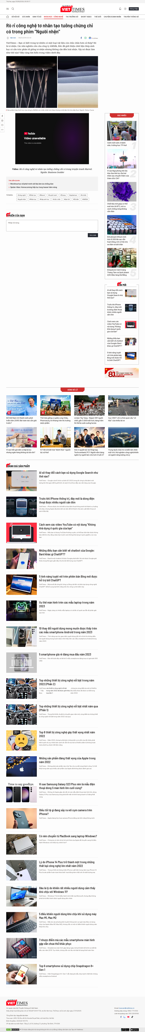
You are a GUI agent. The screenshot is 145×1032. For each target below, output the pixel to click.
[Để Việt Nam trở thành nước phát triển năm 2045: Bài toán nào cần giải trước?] (21, 405)
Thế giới (97, 17)
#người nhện (22, 199)
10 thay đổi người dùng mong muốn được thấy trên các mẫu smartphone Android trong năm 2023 (68, 630)
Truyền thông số (131, 17)
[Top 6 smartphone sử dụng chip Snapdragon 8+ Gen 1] (21, 974)
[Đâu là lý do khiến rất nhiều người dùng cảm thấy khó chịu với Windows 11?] (21, 896)
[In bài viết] (85, 38)
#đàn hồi (67, 199)
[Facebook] (81, 38)
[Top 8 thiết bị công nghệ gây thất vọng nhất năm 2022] (21, 740)
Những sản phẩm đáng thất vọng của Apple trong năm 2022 (67, 760)
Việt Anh (13, 38)
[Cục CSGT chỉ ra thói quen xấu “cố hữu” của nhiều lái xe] (123, 405)
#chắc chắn (56, 199)
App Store (125, 1029)
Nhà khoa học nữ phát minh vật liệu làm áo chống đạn (31, 184)
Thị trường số (72, 17)
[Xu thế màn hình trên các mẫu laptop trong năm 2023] (21, 610)
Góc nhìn (26, 17)
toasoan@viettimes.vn (126, 1008)
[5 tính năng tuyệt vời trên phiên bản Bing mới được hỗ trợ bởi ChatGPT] (130, 356)
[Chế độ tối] (125, 8)
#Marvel (42, 195)
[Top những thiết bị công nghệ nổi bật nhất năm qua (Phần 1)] (21, 714)
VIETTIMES (72, 8)
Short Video (86, 17)
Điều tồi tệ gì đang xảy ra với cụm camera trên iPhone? (65, 812)
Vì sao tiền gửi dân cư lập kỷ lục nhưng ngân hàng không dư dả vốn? (20, 451)
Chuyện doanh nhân (112, 17)
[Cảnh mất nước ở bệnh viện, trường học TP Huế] (121, 130)
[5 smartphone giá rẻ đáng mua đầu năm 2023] (21, 662)
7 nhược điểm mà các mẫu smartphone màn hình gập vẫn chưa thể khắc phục (67, 941)
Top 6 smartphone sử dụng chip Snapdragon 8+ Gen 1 (66, 967)
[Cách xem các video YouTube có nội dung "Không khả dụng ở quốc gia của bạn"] (130, 324)
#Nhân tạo (32, 195)
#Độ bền (76, 199)
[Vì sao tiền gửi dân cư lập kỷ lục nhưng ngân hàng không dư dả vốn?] (21, 437)
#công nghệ (22, 195)
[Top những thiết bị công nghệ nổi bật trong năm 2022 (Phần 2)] (21, 688)
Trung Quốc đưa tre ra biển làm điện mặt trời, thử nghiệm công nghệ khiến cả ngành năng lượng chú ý (123, 452)
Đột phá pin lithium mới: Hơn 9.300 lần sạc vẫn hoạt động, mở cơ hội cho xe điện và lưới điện (117, 241)
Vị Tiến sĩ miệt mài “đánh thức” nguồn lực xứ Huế (55, 451)
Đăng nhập (134, 9)
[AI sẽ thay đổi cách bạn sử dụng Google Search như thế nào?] (130, 293)
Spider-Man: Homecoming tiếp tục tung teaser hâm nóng (33, 187)
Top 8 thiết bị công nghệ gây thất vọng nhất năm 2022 (67, 734)
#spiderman (73, 195)
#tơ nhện (83, 195)
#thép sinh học (44, 199)
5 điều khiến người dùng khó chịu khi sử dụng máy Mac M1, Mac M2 (68, 916)
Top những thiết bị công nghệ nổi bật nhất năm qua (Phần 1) (68, 708)
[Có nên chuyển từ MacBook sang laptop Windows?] (21, 844)
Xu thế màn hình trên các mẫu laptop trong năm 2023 (66, 604)
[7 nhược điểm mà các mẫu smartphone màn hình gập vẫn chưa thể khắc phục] (21, 948)
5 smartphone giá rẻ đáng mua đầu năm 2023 (65, 654)
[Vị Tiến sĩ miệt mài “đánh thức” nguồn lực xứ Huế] (55, 437)
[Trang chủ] (7, 17)
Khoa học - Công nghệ (53, 17)
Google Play (134, 1029)
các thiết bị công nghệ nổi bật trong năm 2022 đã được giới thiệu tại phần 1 (58, 690)
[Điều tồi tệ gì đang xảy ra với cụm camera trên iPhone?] (21, 818)
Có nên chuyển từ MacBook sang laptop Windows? (68, 836)
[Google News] (93, 38)
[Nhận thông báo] (120, 8)
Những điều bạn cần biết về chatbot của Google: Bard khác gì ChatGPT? (115, 342)
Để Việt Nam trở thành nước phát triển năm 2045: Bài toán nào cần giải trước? (21, 420)
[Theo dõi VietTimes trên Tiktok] (132, 1017)
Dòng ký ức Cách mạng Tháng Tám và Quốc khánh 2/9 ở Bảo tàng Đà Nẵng (118, 272)
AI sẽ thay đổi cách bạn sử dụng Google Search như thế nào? (115, 294)
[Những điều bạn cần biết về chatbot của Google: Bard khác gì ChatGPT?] (130, 341)
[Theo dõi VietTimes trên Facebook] (121, 1017)
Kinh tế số (37, 17)
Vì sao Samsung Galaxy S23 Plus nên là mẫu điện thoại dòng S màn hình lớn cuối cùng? (67, 786)
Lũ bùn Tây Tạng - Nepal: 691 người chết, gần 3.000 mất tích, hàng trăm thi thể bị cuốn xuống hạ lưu (88, 420)
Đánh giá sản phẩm (18, 466)
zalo (125, 1017)
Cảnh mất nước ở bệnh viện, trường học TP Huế (117, 144)
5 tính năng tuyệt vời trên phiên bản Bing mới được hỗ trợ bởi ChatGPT (114, 356)
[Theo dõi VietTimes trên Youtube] (128, 1017)
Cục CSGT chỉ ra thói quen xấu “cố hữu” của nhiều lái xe (122, 419)
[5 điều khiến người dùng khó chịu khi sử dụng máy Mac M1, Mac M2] (21, 922)
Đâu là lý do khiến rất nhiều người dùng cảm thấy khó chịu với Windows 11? (67, 890)
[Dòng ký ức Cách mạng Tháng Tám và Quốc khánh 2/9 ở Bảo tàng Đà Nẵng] (121, 258)
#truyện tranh (52, 195)
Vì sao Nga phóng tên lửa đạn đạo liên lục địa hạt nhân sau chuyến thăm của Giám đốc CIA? (118, 174)
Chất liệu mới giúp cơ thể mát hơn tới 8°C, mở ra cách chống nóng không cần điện (117, 207)
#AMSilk (85, 199)
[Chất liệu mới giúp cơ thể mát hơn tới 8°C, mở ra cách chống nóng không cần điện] (121, 191)
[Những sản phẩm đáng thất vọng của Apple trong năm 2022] (21, 766)
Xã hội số (15, 17)
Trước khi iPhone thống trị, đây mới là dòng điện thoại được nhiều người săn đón (114, 310)
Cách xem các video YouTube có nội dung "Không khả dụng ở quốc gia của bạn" (114, 326)
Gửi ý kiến (93, 235)
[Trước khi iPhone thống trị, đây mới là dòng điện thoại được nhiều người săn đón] (130, 308)
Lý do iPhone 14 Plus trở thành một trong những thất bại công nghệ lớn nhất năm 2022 (66, 864)
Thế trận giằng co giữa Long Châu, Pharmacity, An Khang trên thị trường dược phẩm (55, 420)
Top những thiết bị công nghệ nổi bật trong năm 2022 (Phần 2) (66, 682)
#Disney (63, 195)
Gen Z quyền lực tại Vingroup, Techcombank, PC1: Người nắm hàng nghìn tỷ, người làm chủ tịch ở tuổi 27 (89, 452)
